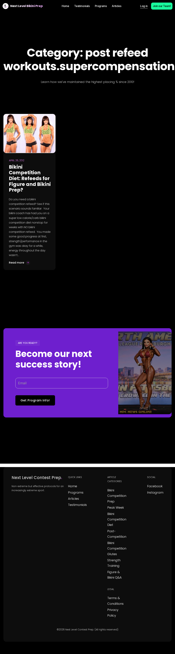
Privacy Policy (112, 612)
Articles (73, 498)
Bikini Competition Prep (116, 495)
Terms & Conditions (115, 601)
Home (72, 486)
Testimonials (77, 505)
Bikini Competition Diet (116, 519)
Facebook (155, 486)
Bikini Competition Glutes (116, 548)
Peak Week (115, 507)
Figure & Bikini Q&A (114, 575)
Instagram (155, 492)
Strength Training (113, 563)
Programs (75, 492)
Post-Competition (116, 534)
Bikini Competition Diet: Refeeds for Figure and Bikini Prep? (30, 178)
